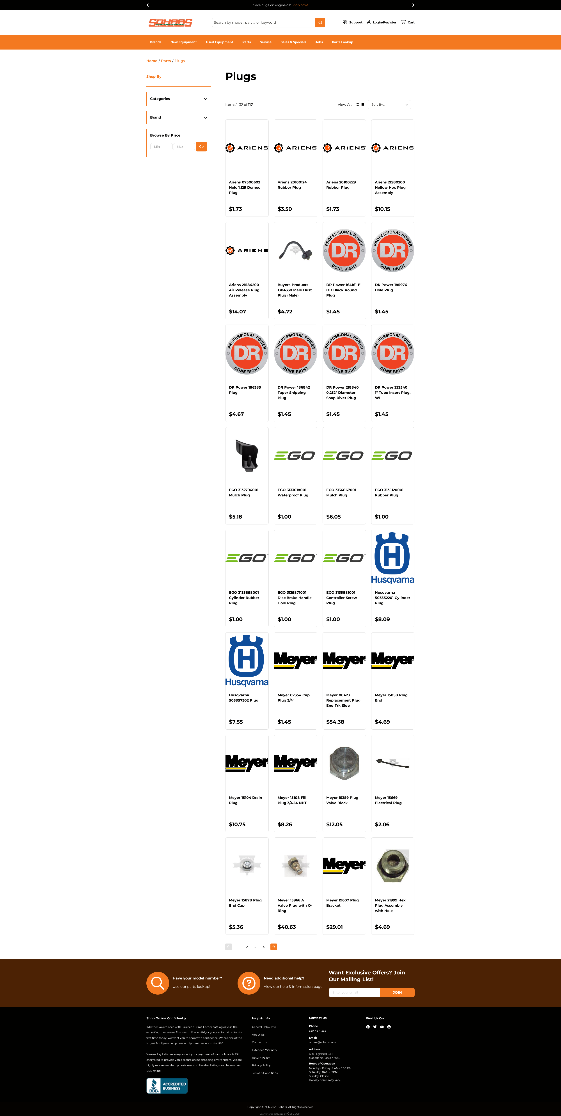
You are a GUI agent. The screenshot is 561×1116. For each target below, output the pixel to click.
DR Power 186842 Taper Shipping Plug (294, 392)
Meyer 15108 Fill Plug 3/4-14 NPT (292, 800)
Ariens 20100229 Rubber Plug (341, 185)
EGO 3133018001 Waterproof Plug (293, 492)
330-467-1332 (317, 1030)
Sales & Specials (293, 42)
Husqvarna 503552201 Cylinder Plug (392, 597)
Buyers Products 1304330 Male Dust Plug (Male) (295, 290)
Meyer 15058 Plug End (391, 697)
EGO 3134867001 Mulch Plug (341, 492)
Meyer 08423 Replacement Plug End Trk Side (343, 700)
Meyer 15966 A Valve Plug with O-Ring (295, 905)
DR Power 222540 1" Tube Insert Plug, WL (392, 392)
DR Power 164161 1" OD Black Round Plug (343, 290)
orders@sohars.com (322, 1042)
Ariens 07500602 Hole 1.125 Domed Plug (245, 187)
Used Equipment (219, 42)
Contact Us (259, 1042)
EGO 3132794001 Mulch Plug (243, 492)
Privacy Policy (261, 1065)
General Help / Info (264, 1027)
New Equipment (183, 42)
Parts (246, 42)
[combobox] (268, 22)
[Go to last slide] (148, 5)
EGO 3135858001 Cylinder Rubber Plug (244, 597)
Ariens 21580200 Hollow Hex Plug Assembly (390, 187)
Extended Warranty (264, 1050)
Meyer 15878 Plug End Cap (245, 903)
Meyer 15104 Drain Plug (245, 800)
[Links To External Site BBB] (167, 1086)
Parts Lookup (342, 42)
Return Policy (261, 1057)
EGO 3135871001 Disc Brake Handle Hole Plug (295, 597)
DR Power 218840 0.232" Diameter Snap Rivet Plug (342, 392)
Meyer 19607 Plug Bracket (342, 903)
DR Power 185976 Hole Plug (391, 287)
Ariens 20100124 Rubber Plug (292, 185)
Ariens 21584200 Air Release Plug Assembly (244, 290)
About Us (258, 1034)
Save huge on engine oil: (280, 5)
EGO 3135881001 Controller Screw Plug (341, 597)
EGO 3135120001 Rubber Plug (389, 492)
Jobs (319, 42)
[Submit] (320, 22)
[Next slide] (413, 5)
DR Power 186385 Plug (245, 390)
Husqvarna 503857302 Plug (243, 697)
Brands (155, 42)
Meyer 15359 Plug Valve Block (342, 800)
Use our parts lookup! (191, 986)
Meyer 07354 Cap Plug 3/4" (294, 697)
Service (266, 42)
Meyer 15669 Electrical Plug (388, 800)
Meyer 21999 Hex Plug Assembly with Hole (390, 905)
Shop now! (300, 5)
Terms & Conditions (265, 1073)
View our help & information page (293, 986)
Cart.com (294, 1114)
